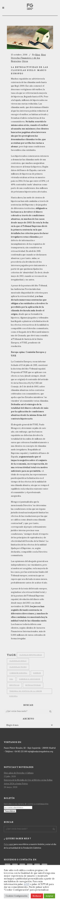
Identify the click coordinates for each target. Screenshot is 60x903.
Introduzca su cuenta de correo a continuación (26, 804)
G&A (11, 679)
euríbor (37, 673)
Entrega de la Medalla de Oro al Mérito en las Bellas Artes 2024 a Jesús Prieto (28, 782)
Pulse (8, 844)
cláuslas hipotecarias (30, 655)
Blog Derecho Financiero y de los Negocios (28, 58)
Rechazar (37, 896)
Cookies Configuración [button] (16, 896)
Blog (37, 54)
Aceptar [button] (49, 896)
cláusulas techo (18, 667)
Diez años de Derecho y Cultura (18, 773)
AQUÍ (26, 884)
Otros (25, 61)
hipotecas (14, 685)
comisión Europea (18, 673)
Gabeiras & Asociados (29, 679)
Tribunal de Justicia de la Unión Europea (25, 692)
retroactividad (33, 685)
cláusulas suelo (17, 661)
